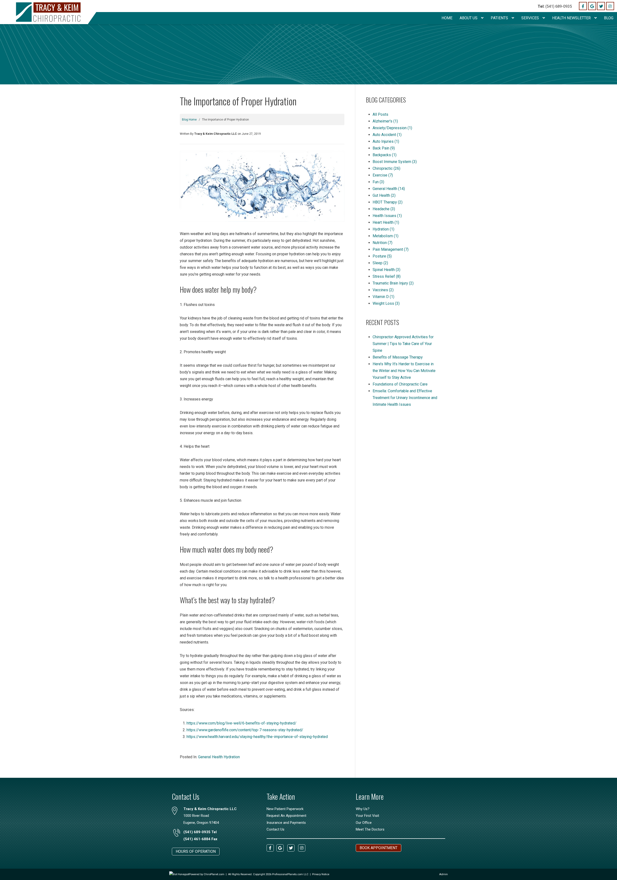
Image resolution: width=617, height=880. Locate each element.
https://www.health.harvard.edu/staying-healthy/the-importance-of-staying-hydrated (257, 736)
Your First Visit (367, 815)
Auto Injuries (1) (386, 141)
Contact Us (275, 829)
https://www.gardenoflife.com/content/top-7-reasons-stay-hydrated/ (245, 730)
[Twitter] (601, 6)
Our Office (364, 822)
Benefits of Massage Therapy (398, 357)
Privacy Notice (320, 874)
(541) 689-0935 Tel (200, 832)
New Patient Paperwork (285, 809)
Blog (608, 18)
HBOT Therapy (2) (387, 202)
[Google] (592, 6)
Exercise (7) (383, 175)
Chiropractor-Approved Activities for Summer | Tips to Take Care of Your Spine (403, 344)
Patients (500, 18)
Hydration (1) (383, 229)
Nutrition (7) (382, 242)
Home (447, 18)
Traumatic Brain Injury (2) (393, 283)
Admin (443, 874)
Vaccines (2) (383, 290)
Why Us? (362, 809)
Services (530, 18)
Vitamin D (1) (383, 296)
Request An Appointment (286, 815)
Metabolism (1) (385, 236)
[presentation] (179, 874)
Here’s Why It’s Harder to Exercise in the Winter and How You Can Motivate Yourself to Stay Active (404, 371)
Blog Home (189, 119)
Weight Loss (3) (386, 303)
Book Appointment (378, 848)
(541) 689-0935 (555, 6)
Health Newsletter (572, 18)
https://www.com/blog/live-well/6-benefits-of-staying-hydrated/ (241, 723)
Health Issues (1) (387, 215)
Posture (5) (382, 256)
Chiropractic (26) (386, 168)
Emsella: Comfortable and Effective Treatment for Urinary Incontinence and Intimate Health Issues (405, 398)
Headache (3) (384, 209)
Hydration (232, 757)
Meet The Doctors (370, 829)
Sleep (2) (380, 263)
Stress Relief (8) (387, 276)
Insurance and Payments (286, 822)
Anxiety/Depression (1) (392, 128)
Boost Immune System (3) (395, 161)
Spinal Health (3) (386, 269)
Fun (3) (378, 182)
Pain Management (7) (391, 249)
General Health (210, 757)
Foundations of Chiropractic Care (400, 384)
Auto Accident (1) (387, 134)
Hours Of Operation (196, 851)
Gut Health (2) (384, 195)
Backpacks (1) (384, 155)
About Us (469, 18)
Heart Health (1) (386, 222)
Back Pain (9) (384, 148)
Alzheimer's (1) (385, 121)
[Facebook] (583, 6)
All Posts (380, 114)
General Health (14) (389, 188)
